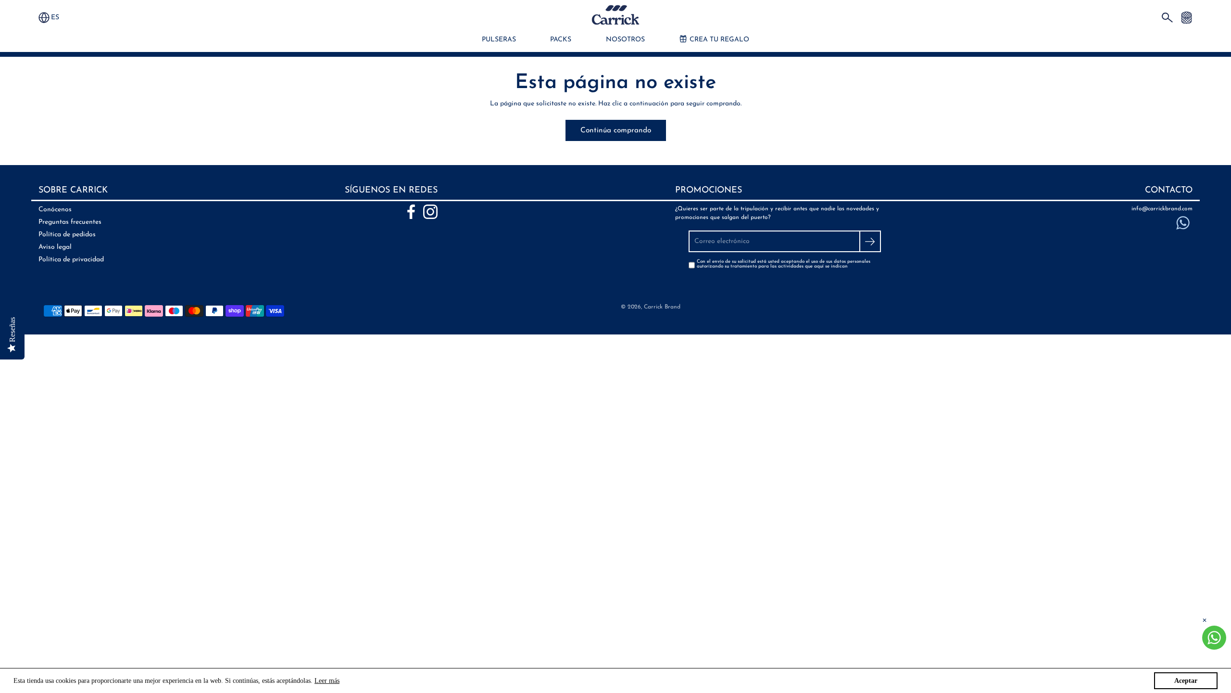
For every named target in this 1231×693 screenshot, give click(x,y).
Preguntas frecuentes (69, 222)
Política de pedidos (67, 234)
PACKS (560, 39)
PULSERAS (499, 39)
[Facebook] (411, 212)
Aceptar (1185, 680)
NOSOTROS (625, 39)
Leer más (326, 680)
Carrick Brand (662, 307)
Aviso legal (55, 247)
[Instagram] (430, 212)
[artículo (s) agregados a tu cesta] (1187, 17)
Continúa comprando (615, 130)
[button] (60, 18)
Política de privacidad (71, 259)
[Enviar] (870, 241)
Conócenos (55, 209)
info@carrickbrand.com (1162, 209)
